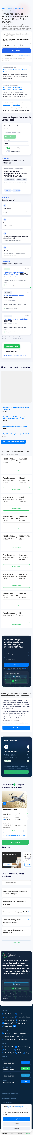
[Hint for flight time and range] (4, 819)
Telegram (17, 676)
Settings (16, 1128)
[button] (9, 45)
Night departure (15, 151)
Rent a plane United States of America (13, 441)
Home (3, 8)
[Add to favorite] (27, 813)
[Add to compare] (27, 818)
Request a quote (16, 470)
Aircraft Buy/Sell (9, 1023)
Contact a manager (12, 351)
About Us (7, 1033)
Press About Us (9, 1036)
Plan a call (16, 664)
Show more (16, 942)
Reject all (16, 1124)
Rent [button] (13, 831)
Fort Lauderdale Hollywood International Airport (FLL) (12, 88)
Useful (4, 1043)
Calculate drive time (10, 136)
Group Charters (9, 1017)
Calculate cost (16, 772)
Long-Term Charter (23, 1014)
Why (28, 268)
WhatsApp (18, 680)
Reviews (23, 1033)
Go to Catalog (15, 842)
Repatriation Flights (23, 1017)
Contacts (20, 1036)
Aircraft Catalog (9, 1047)
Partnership (23, 1039)
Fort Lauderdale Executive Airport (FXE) (15, 71)
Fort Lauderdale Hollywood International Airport (14, 273)
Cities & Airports (9, 1053)
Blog (27, 1053)
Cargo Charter (22, 1020)
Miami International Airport (14, 296)
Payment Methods (10, 1039)
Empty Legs (9, 1026)
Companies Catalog (24, 1047)
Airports (10, 8)
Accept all (16, 1119)
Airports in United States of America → (15, 355)
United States (19, 8)
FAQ (18, 1050)
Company (5, 1030)
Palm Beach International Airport (16, 319)
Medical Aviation (9, 1020)
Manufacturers (9, 1050)
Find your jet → (16, 50)
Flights (20, 1053)
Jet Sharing (22, 1023)
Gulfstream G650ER (10, 810)
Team (15, 1033)
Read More (16, 728)
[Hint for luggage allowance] (20, 819)
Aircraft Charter (9, 1014)
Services (4, 1010)
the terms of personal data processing (16, 668)
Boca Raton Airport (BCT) (12, 105)
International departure (17, 148)
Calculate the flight (12, 346)
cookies (9, 1106)
